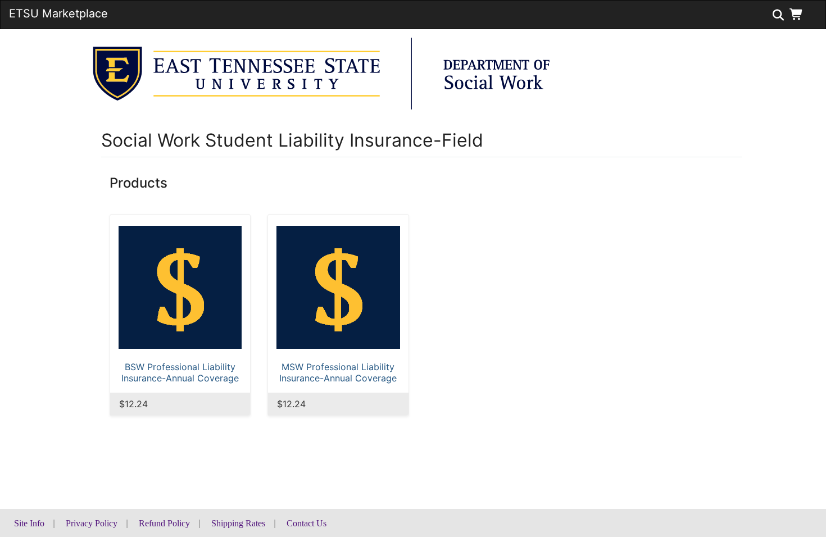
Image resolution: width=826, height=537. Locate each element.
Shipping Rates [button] (238, 523)
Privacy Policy (91, 523)
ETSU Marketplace (58, 13)
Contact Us (306, 523)
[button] (798, 14)
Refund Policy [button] (164, 523)
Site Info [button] (29, 523)
